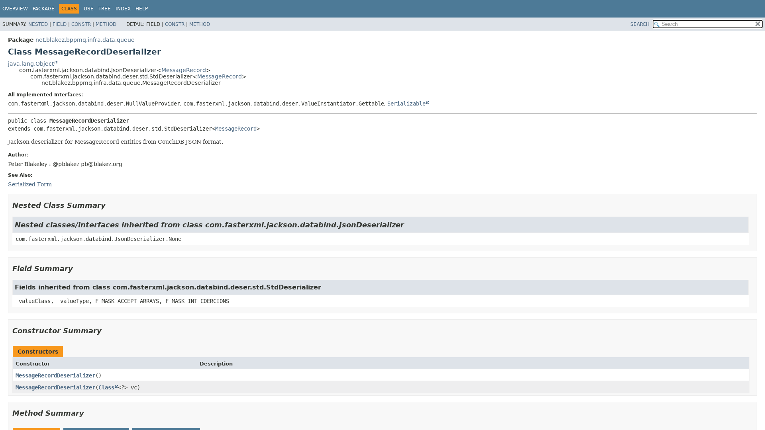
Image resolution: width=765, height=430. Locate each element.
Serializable (406, 103)
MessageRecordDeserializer (55, 375)
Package (44, 9)
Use (89, 9)
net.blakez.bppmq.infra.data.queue (85, 40)
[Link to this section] (111, 205)
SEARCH (639, 24)
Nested (38, 24)
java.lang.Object (31, 64)
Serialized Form (30, 184)
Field (60, 24)
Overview (15, 9)
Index (123, 9)
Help (141, 9)
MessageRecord (183, 70)
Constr (81, 24)
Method (106, 24)
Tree (104, 9)
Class (106, 387)
